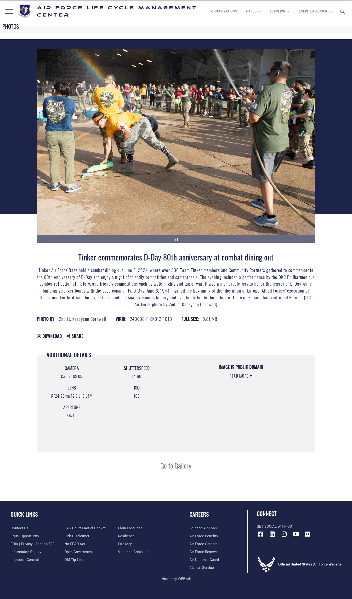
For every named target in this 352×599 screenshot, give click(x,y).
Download (51, 336)
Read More (240, 376)
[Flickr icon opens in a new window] (307, 534)
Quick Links (24, 514)
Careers (199, 514)
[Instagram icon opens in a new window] (284, 534)
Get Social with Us (274, 526)
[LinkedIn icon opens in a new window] (272, 534)
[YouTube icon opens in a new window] (295, 534)
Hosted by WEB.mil (176, 579)
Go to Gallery (175, 465)
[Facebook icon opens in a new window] (260, 534)
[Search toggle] (343, 11)
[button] (8, 11)
